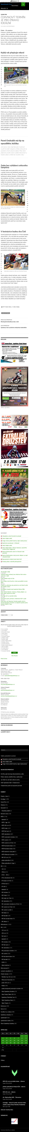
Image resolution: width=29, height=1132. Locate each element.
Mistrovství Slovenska (7, 979)
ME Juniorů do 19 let (7, 907)
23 (26, 1043)
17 (3, 1043)
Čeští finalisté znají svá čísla (7, 578)
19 (10, 1043)
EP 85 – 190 (5, 875)
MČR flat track (5, 831)
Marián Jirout (5, 642)
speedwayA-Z (4, 1017)
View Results (14, 655)
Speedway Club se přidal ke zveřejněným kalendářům (14, 326)
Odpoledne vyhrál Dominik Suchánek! (11, 536)
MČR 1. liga (4, 822)
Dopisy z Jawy (4, 796)
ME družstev (5, 892)
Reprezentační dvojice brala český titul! (12, 559)
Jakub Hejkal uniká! (7, 538)
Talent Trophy (5, 1003)
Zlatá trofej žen (5, 965)
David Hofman (6, 643)
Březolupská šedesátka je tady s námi (10, 320)
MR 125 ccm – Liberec (9, 1092)
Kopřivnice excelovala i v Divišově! (10, 543)
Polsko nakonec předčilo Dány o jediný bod (11, 777)
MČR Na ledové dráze (7, 848)
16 (26, 1040)
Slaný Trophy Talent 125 (7, 994)
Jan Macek (4, 635)
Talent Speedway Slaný (7, 1000)
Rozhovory (3, 1006)
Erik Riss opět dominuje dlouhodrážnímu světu (12, 774)
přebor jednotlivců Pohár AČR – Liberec (14, 1086)
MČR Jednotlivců (6, 834)
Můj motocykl (4, 968)
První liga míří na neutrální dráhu (9, 596)
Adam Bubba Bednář (7, 645)
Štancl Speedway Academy (7, 1023)
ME (1, 866)
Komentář (3, 808)
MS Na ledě (4, 959)
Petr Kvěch (4, 633)
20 (14, 1043)
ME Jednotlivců (5, 901)
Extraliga (3, 799)
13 (14, 1040)
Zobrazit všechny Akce (7, 1109)
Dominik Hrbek (6, 632)
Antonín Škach (10, 26)
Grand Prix (4, 14)
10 (3, 1040)
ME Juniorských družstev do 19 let (10, 904)
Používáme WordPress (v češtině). (8, 1130)
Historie (3, 805)
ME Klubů (4, 912)
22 (22, 1043)
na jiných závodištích (6, 971)
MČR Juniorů (5, 840)
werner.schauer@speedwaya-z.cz (9, 696)
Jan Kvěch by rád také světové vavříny (10, 779)
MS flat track (5, 945)
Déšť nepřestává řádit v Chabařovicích (10, 782)
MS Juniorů (4, 953)
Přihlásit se (4, 8)
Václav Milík (5, 639)
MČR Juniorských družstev (8, 837)
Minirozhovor (4, 924)
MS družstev (5, 942)
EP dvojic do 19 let (6, 880)
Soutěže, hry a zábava (6, 1012)
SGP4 (3, 962)
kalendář (4, 819)
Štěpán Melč (5, 637)
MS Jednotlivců (5, 947)
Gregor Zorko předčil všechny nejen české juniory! (14, 540)
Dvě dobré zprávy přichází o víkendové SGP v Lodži (13, 598)
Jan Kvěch (4, 630)
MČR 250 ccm (5, 825)
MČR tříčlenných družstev (8, 854)
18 (6, 1043)
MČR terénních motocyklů (8, 851)
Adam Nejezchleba (6, 640)
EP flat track (5, 883)
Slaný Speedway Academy (8, 991)
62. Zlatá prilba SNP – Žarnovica (12, 1097)
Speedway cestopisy (6, 1014)
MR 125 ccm (5, 857)
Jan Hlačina (5, 649)
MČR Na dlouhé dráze (7, 845)
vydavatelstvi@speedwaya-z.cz (11, 675)
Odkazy (3, 1060)
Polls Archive (4, 658)
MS (1, 927)
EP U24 (3, 886)
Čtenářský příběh (6, 810)
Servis (2, 1009)
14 (18, 1040)
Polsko (3, 985)
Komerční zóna (4, 813)
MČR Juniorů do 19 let (7, 843)
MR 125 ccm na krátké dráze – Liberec (14, 1081)
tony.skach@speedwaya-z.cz (8, 684)
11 (6, 1040)
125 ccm (4, 930)
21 (18, 1043)
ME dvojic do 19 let (6, 898)
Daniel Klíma (5, 648)
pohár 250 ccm (5, 982)
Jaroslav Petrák (6, 636)
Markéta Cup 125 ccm (7, 977)
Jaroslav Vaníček (6, 651)
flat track (4, 936)
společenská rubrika (6, 1020)
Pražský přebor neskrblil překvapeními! (11, 561)
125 (3, 869)
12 (10, 1040)
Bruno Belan (5, 646)
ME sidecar (4, 921)
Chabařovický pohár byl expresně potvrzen (11, 785)
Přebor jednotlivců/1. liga (8, 863)
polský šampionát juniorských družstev (11, 988)
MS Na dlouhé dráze (7, 956)
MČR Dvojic (5, 828)
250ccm (4, 872)
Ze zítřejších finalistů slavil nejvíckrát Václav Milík (13, 589)
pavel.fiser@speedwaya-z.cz (7, 690)
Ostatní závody (4, 974)
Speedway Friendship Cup (8, 997)
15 (22, 1040)
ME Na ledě (4, 915)
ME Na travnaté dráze (7, 918)
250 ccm (4, 933)
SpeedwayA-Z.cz (6, 4)
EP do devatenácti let (7, 877)
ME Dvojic (4, 895)
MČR (2, 816)
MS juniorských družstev (8, 950)
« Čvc (2, 1050)
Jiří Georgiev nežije (5, 571)
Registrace (15, 5)
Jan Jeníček (5, 629)
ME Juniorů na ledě (6, 910)
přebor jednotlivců (6, 860)
